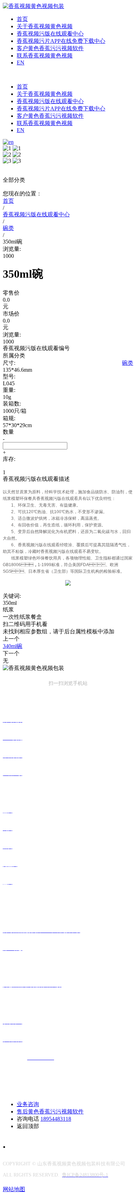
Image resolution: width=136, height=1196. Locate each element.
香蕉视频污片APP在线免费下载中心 (61, 41)
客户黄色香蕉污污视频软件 (50, 48)
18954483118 (55, 1119)
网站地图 (14, 1189)
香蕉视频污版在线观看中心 (50, 34)
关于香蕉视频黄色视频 (45, 26)
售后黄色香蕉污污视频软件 (50, 1111)
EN (20, 62)
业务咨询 (28, 1104)
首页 (22, 19)
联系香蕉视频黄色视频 (45, 56)
